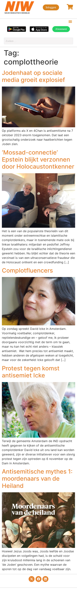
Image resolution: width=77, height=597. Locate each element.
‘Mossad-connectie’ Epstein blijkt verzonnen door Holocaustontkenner (38, 159)
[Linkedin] (45, 579)
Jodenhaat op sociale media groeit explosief (33, 76)
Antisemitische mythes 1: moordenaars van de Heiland (37, 478)
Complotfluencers (27, 270)
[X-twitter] (32, 579)
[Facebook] (38, 579)
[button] (70, 21)
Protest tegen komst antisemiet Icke (30, 372)
